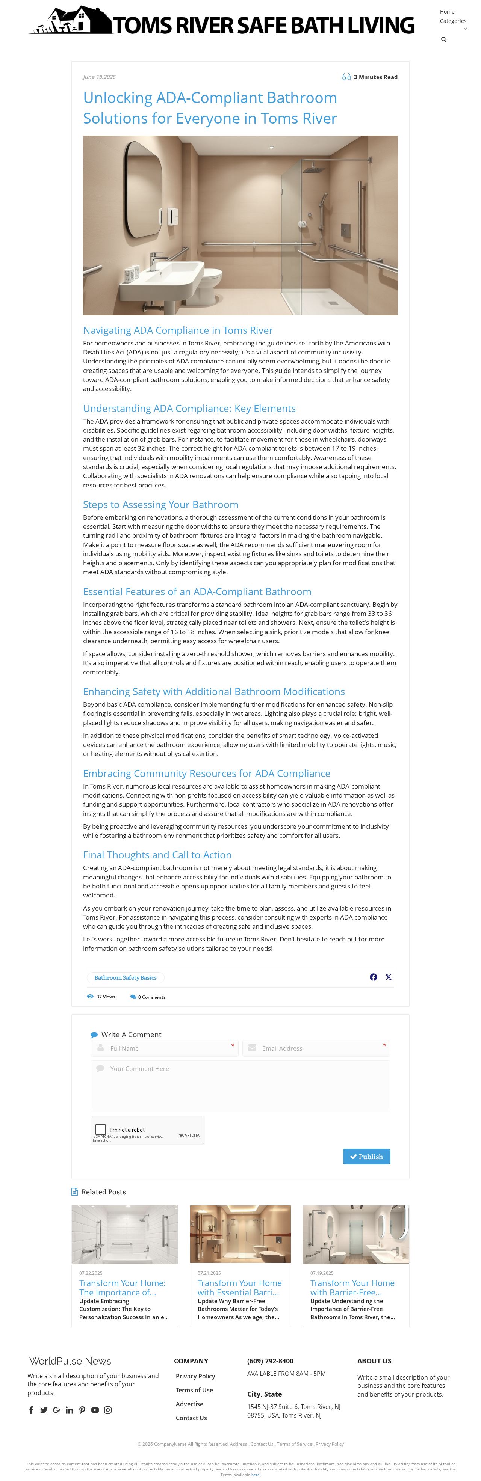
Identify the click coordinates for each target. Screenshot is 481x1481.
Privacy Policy (330, 1444)
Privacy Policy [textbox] (195, 1376)
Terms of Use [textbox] (194, 1390)
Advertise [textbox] (189, 1404)
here (255, 1474)
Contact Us (262, 1444)
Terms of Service (294, 1444)
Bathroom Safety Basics (126, 978)
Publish (370, 1156)
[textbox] (70, 1361)
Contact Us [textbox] (191, 1418)
